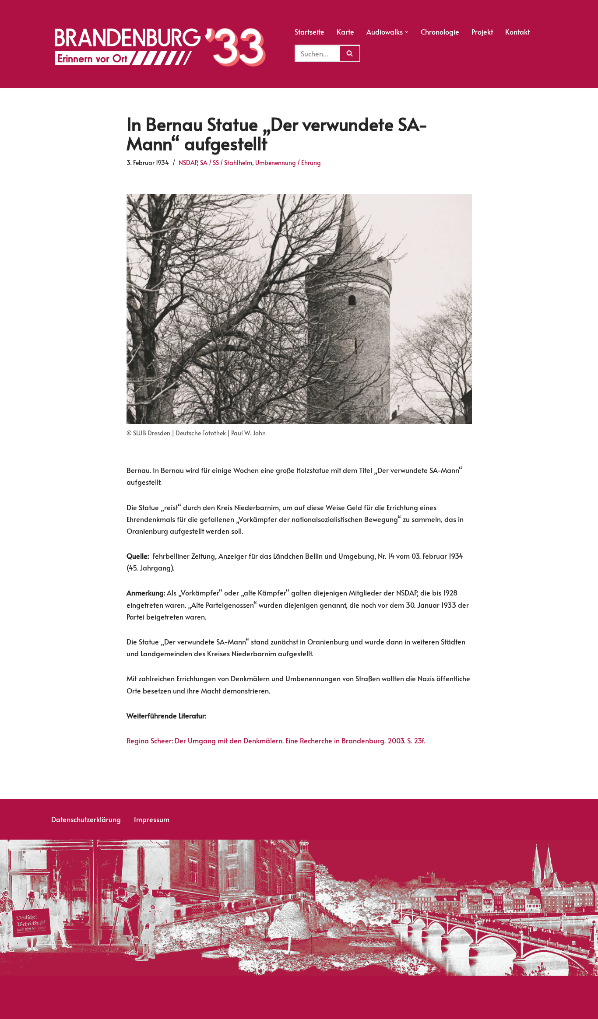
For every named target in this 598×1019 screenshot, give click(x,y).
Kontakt (517, 31)
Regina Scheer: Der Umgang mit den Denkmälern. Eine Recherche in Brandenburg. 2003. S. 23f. (276, 740)
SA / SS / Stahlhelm (226, 162)
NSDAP (188, 162)
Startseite (309, 31)
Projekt (482, 31)
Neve (57, 1007)
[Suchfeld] (349, 53)
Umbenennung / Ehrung (288, 162)
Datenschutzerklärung (86, 819)
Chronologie (440, 31)
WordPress (84, 1007)
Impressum (151, 819)
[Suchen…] (327, 50)
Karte (345, 31)
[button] (406, 32)
